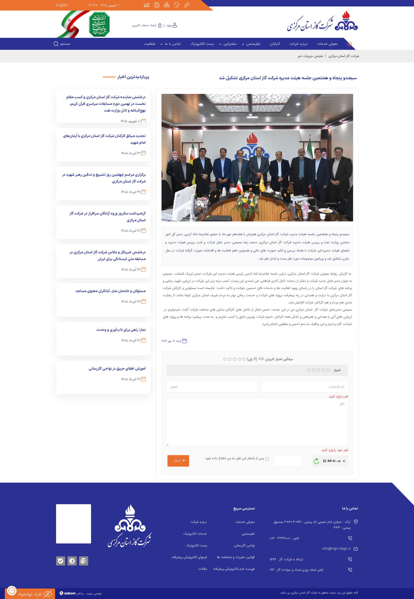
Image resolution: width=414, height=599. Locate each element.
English (62, 5)
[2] (313, 370)
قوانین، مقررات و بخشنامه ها (236, 557)
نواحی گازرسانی (244, 545)
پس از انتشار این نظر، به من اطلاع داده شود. (234, 458)
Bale (60, 560)
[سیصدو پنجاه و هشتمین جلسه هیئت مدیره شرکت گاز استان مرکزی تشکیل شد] (257, 160)
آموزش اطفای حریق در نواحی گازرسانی (117, 369)
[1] (309, 370)
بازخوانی (316, 460)
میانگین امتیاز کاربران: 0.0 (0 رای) (270, 359)
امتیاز (337, 370)
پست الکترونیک (196, 545)
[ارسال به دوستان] (190, 1)
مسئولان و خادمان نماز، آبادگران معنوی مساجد (110, 291)
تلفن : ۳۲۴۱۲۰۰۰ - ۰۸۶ (284, 538)
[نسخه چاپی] (159, 1)
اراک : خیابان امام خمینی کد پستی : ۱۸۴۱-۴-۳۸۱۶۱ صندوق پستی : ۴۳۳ (312, 524)
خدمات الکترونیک (195, 533)
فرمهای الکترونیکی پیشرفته (189, 557)
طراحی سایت (94, 593)
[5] (328, 370)
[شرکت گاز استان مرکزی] (130, 525)
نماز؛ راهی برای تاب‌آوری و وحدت (121, 330)
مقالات (202, 568)
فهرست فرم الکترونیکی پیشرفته (234, 568)
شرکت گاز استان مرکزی (343, 56)
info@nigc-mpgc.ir (336, 548)
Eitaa (83, 557)
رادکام (80, 593)
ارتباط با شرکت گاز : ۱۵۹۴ (286, 559)
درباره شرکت (198, 522)
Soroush (72, 560)
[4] (323, 370)
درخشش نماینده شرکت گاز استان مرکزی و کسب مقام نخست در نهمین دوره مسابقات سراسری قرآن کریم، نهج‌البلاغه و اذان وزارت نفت (106, 104)
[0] (225, 359)
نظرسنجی (248, 533)
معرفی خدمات (245, 522)
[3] (318, 370)
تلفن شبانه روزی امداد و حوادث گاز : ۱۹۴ (296, 569)
